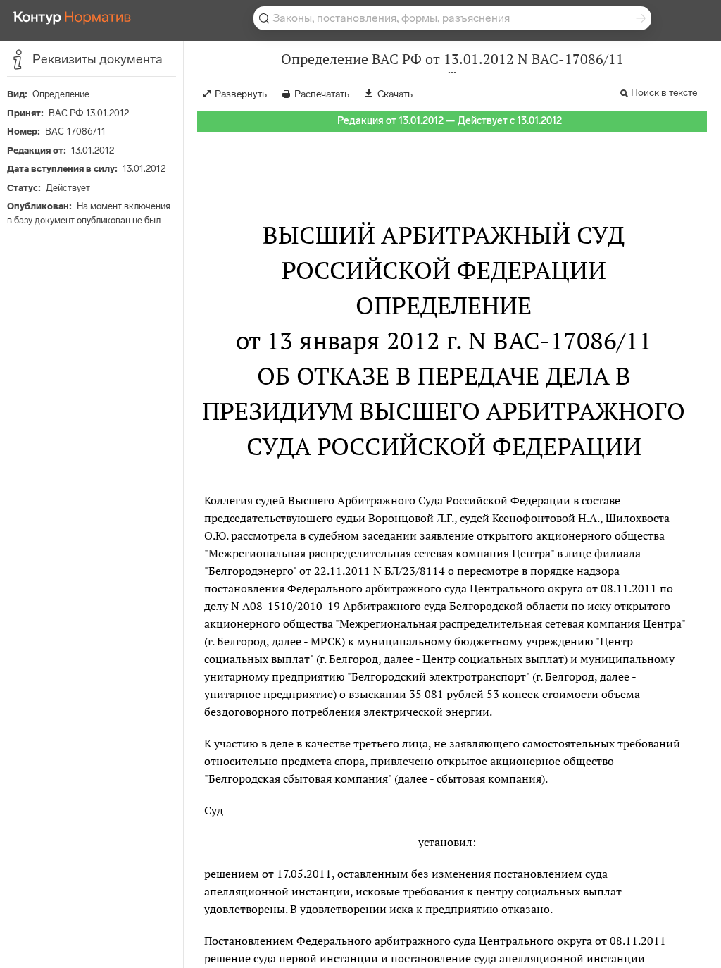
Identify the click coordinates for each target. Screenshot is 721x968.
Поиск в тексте (664, 93)
